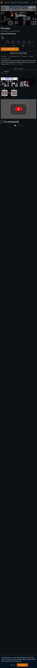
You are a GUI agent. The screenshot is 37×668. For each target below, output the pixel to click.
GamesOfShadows (8, 34)
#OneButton (13, 64)
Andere (31, 56)
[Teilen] (14, 46)
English (6, 73)
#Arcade (20, 64)
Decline (13, 665)
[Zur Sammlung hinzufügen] (23, 46)
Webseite (4, 56)
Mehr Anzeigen (18, 68)
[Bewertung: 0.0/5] (18, 42)
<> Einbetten (31, 7)
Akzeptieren (22, 665)
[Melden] (32, 46)
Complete (24, 56)
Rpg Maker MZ (6, 58)
